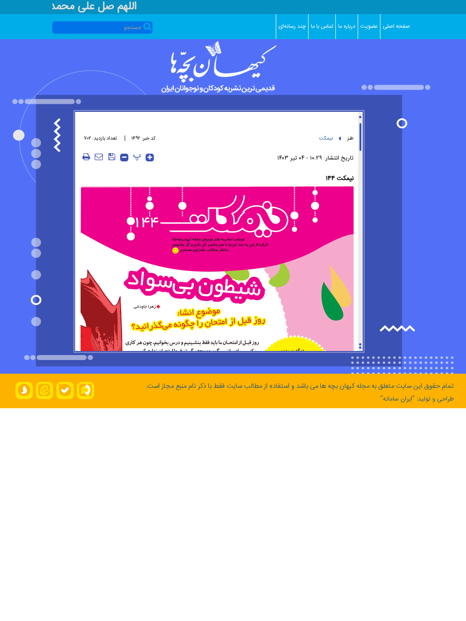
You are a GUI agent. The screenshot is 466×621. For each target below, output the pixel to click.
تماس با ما (322, 26)
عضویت (369, 26)
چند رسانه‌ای (292, 26)
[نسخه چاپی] (86, 156)
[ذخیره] (111, 156)
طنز (350, 139)
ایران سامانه (397, 399)
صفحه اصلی (396, 26)
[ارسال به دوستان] (99, 156)
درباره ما (346, 26)
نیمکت (326, 139)
